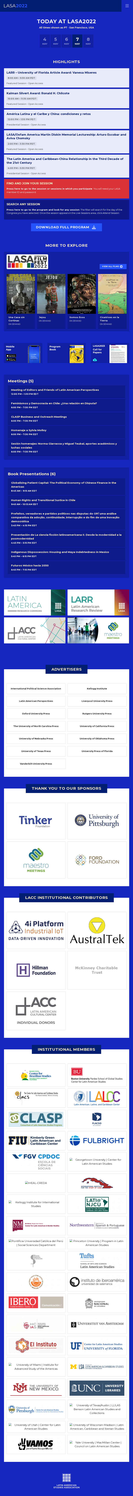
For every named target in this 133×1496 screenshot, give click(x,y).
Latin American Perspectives (36, 701)
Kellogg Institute (97, 688)
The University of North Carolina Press (36, 726)
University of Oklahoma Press (97, 738)
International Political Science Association (36, 688)
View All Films (110, 266)
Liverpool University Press (97, 701)
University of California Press (97, 726)
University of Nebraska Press (36, 738)
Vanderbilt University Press (36, 763)
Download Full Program (62, 227)
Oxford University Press (36, 713)
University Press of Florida (97, 751)
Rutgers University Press (97, 713)
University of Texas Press (36, 751)
